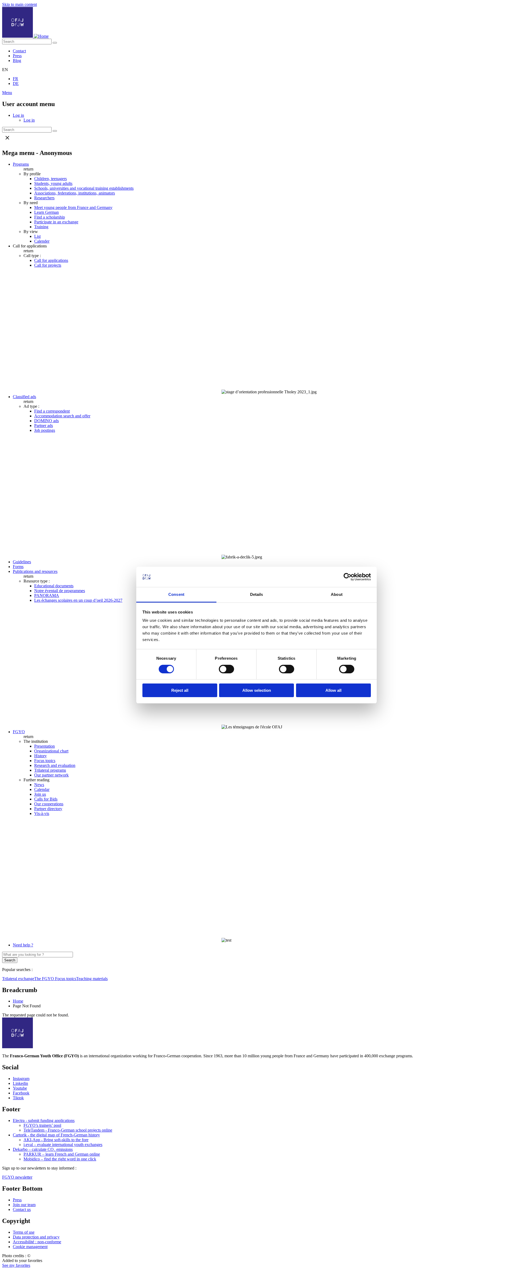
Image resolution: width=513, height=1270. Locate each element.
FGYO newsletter (17, 1177)
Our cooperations (48, 804)
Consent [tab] (176, 594)
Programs (21, 164)
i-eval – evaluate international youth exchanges (63, 1144)
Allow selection (256, 690)
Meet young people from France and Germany (73, 207)
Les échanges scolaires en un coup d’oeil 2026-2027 (78, 600)
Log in (18, 115)
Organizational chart (51, 751)
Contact (19, 51)
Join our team (24, 1204)
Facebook (21, 1093)
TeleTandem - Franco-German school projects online (68, 1130)
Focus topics (44, 760)
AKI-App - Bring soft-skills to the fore (56, 1139)
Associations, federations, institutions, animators (74, 193)
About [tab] (337, 594)
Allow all (333, 690)
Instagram (21, 1078)
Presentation (44, 746)
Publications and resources (35, 571)
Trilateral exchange (18, 978)
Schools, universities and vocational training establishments (84, 188)
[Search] (55, 43)
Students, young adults (53, 183)
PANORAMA (46, 595)
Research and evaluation (54, 765)
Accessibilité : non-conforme (37, 1242)
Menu (7, 92)
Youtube (20, 1088)
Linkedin (20, 1083)
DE (16, 83)
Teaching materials (92, 978)
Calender (41, 241)
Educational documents (53, 586)
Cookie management (30, 1246)
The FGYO (44, 978)
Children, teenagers (50, 178)
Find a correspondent (52, 411)
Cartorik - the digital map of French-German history (56, 1135)
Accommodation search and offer (62, 416)
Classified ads (24, 396)
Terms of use (23, 1232)
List (37, 236)
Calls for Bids (45, 799)
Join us (40, 794)
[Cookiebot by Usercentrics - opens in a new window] (347, 577)
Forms (18, 566)
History (40, 756)
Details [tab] (256, 594)
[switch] (226, 669)
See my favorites (16, 1265)
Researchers (44, 198)
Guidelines (22, 562)
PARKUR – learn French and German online (62, 1154)
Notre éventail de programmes (59, 590)
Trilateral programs (50, 770)
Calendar (41, 789)
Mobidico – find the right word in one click (60, 1159)
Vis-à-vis (41, 813)
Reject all (179, 690)
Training (41, 226)
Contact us (22, 1209)
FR (15, 78)
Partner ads (43, 425)
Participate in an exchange (56, 222)
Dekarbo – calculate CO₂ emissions (43, 1149)
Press (17, 55)
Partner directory (48, 808)
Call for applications (51, 260)
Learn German (46, 212)
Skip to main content (19, 4)
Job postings (44, 430)
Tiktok (18, 1098)
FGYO (19, 731)
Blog (17, 60)
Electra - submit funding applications (44, 1120)
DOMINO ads (46, 420)
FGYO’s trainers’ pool (42, 1125)
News (39, 784)
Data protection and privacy (36, 1237)
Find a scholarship (49, 217)
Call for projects (47, 265)
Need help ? (23, 945)
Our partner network (51, 775)
